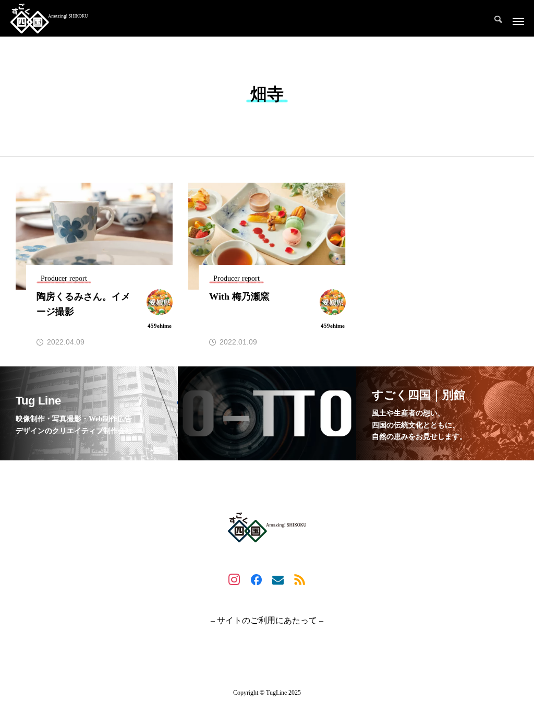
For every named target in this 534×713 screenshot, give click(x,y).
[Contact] (278, 579)
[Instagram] (234, 579)
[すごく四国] (49, 18)
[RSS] (300, 579)
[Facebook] (256, 579)
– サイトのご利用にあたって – (267, 620)
